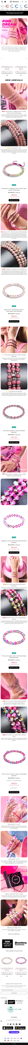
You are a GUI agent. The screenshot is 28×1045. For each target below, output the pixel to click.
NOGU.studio (14, 1)
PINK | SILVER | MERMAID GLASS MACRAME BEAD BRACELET (21, 968)
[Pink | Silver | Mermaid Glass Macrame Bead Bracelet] (21, 960)
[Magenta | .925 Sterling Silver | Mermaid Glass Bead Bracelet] (21, 58)
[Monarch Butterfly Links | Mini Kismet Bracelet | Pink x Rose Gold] (7, 58)
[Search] (2, 1)
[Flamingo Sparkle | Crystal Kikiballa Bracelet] (14, 411)
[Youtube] (20, 1024)
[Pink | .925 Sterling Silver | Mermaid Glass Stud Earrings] (7, 960)
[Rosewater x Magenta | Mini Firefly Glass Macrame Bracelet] (14, 169)
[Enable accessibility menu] (5, 1)
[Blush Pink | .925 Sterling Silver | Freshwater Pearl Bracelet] (14, 290)
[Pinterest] (16, 1024)
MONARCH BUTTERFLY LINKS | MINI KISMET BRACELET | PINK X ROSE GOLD (7, 67)
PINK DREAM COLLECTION (14, 951)
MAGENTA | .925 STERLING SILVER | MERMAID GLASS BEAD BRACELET (21, 67)
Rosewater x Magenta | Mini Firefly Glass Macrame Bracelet (14, 189)
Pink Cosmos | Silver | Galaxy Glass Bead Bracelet (14, 774)
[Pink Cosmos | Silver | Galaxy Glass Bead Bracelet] (14, 756)
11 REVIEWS (17, 313)
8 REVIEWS (17, 778)
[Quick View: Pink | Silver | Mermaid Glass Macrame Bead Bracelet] (21, 976)
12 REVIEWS (17, 544)
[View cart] (26, 1)
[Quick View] (7, 976)
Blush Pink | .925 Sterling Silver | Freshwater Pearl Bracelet (14, 310)
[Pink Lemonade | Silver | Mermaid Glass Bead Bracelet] (14, 637)
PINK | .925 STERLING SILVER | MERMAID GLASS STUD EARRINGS (7, 968)
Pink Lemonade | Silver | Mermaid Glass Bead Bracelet (14, 656)
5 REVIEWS (17, 659)
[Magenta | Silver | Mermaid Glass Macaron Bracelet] (14, 521)
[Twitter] (10, 1024)
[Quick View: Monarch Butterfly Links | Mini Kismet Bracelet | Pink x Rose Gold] (7, 75)
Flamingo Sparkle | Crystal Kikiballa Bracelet (14, 431)
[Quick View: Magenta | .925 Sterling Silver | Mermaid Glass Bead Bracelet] (21, 74)
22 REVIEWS (17, 434)
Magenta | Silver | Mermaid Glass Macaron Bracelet (14, 541)
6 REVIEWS (17, 192)
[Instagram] (13, 1024)
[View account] (22, 1)
